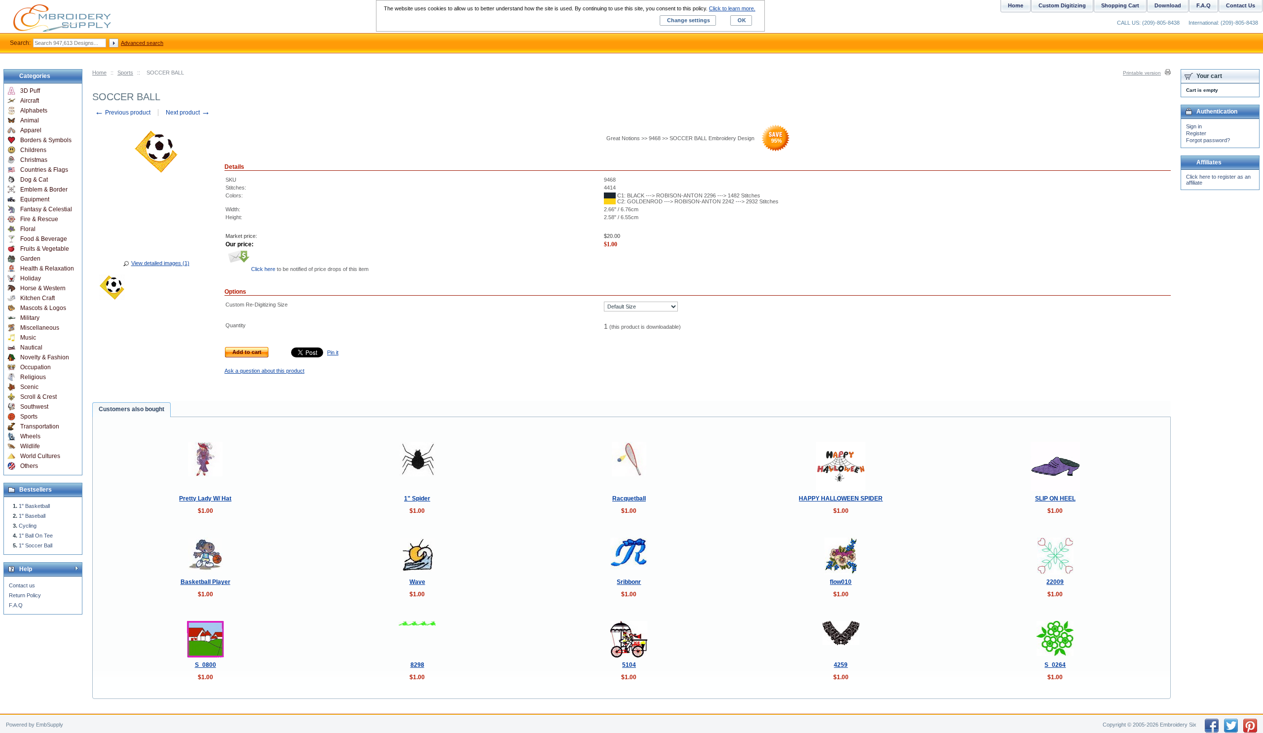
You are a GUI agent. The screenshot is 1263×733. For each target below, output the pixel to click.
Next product (188, 112)
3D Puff (30, 90)
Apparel (30, 130)
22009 (1055, 582)
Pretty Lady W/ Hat (205, 498)
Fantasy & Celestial (46, 209)
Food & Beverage (43, 238)
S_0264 (1055, 664)
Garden (30, 258)
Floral (28, 229)
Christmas (33, 159)
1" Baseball (32, 516)
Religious (33, 377)
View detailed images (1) (160, 263)
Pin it (332, 352)
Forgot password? (1208, 140)
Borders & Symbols (46, 140)
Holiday (30, 278)
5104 (629, 664)
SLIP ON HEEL (1055, 498)
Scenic (29, 387)
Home (99, 73)
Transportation (39, 426)
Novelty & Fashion (44, 357)
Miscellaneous (39, 327)
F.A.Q (16, 605)
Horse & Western (43, 288)
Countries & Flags (44, 169)
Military (29, 317)
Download (1167, 5)
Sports (125, 73)
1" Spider (417, 498)
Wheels (30, 436)
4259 (841, 664)
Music (28, 337)
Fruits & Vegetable (44, 248)
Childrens (33, 150)
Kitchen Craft (37, 298)
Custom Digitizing (1062, 5)
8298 (417, 664)
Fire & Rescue (39, 219)
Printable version (1142, 73)
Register (1196, 133)
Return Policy (25, 595)
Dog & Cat (34, 179)
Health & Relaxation (47, 268)
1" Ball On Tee (36, 536)
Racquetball (629, 498)
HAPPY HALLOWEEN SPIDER (841, 498)
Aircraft (29, 100)
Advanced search (142, 43)
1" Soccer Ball (35, 545)
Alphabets (33, 110)
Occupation (35, 367)
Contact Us (1240, 5)
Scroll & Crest (38, 396)
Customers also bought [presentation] (131, 409)
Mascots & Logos (43, 308)
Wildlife (30, 446)
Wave (417, 582)
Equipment (34, 199)
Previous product (122, 112)
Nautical (31, 347)
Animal (29, 120)
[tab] (131, 409)
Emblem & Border (44, 189)
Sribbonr (629, 582)
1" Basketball (34, 506)
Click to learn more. (732, 8)
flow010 (841, 582)
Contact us (22, 585)
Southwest (34, 406)
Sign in (1194, 126)
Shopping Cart (1120, 5)
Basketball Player (205, 582)
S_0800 (205, 664)
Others (29, 466)
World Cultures (40, 456)
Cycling (28, 526)
